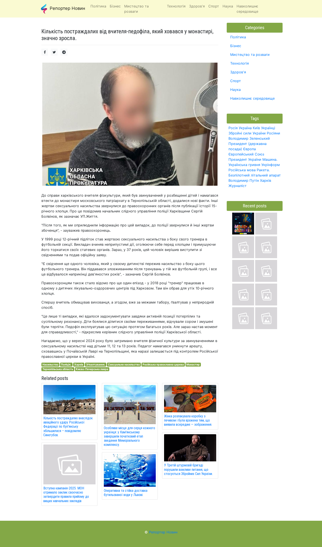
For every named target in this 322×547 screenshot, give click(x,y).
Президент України (244, 159)
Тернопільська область (57, 369)
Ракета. (263, 170)
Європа (249, 149)
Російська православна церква (163, 364)
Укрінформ (270, 164)
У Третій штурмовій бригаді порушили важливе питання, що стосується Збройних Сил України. (188, 469)
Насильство (50, 364)
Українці (268, 128)
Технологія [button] (176, 6)
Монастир (193, 364)
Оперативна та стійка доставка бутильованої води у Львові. (125, 493)
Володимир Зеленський (249, 138)
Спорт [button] (213, 6)
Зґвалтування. (95, 364)
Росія (233, 128)
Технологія (239, 63)
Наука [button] (228, 6)
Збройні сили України (247, 133)
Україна (245, 128)
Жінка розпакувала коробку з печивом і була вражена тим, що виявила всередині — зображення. (188, 420)
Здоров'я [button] (197, 6)
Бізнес (235, 46)
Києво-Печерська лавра (92, 369)
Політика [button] (98, 6)
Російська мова (242, 170)
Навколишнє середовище (252, 98)
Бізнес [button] (115, 6)
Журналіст (237, 186)
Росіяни (273, 133)
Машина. (269, 159)
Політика (238, 37)
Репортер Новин (66, 8)
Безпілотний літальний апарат (254, 175)
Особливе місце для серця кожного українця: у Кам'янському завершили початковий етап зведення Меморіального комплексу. (129, 436)
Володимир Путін (243, 180)
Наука (235, 89)
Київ (256, 128)
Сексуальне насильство (124, 364)
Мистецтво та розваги (250, 54)
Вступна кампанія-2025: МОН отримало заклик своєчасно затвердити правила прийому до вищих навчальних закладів (66, 494)
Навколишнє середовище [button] (247, 9)
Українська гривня (244, 164)
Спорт (235, 81)
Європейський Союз (246, 154)
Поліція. (66, 364)
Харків (78, 364)
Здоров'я (238, 72)
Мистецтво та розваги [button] (136, 9)
